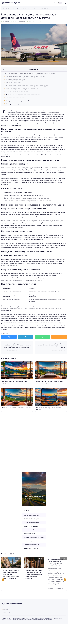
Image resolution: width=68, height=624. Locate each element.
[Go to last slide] (3, 579)
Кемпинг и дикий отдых (31, 530)
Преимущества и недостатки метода (17, 104)
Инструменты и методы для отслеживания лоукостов (23, 95)
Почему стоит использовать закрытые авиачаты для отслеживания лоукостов (30, 74)
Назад (63, 8)
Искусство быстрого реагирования (16, 92)
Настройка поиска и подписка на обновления (20, 101)
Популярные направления (31, 544)
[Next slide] (43, 502)
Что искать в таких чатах (13, 83)
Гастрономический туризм (32, 519)
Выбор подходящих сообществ (15, 80)
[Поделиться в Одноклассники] (59, 337)
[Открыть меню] (66, 3)
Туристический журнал (10, 3)
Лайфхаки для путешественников (34, 537)
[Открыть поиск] (54, 3)
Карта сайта (6, 612)
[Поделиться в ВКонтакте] (9, 337)
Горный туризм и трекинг (31, 522)
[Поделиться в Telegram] (25, 337)
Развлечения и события (31, 548)
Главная (5, 609)
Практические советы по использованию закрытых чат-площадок (27, 86)
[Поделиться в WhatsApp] (42, 337)
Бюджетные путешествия (31, 515)
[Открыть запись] (17, 373)
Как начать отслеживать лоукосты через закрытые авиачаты (25, 77)
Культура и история (29, 533)
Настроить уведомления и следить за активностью (22, 89)
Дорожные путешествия (31, 526)
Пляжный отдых (28, 541)
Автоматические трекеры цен (15, 98)
